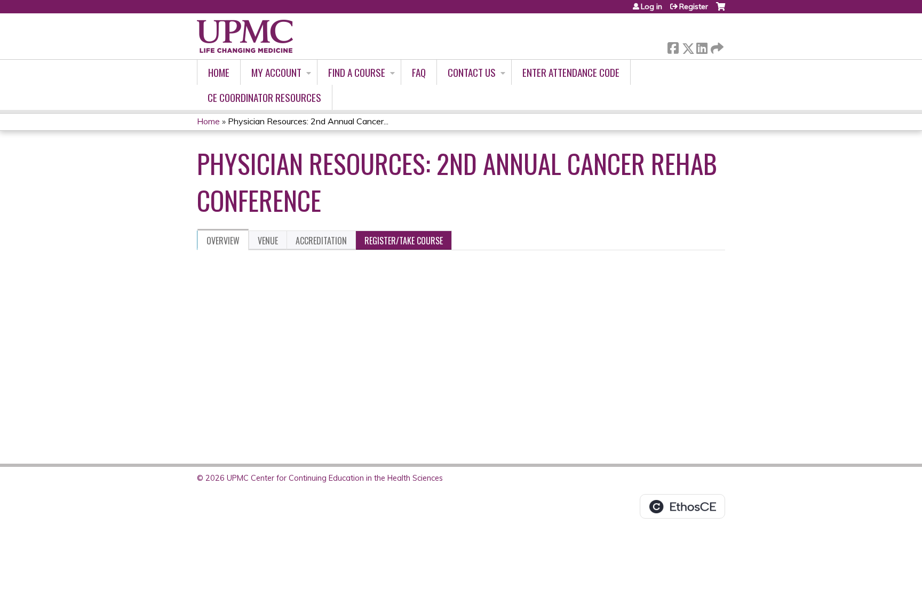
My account (276, 72)
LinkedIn (701, 46)
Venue (268, 240)
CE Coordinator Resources (264, 97)
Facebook (672, 46)
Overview (223, 240)
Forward (716, 45)
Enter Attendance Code (570, 72)
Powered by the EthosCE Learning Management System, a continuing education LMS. (682, 506)
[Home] (245, 36)
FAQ (419, 72)
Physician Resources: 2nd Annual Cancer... (308, 121)
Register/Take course (403, 240)
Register (693, 6)
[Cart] (720, 10)
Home (218, 72)
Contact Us (472, 72)
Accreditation (321, 240)
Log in (651, 6)
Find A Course (356, 72)
